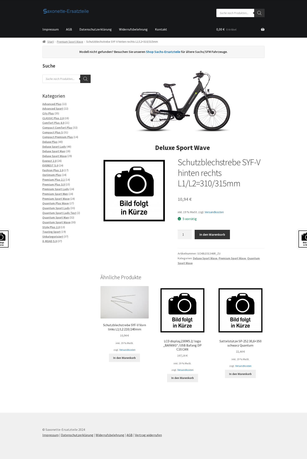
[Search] (259, 13)
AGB (69, 29)
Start (50, 41)
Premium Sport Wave (70, 41)
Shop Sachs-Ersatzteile (163, 52)
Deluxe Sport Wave (205, 258)
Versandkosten (214, 212)
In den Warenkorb (212, 234)
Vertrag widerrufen (148, 435)
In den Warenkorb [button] (124, 358)
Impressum (50, 29)
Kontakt (161, 29)
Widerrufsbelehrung (133, 29)
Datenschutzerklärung (95, 29)
